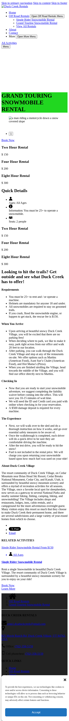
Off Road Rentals (19, 601)
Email (12, 533)
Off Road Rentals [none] (19, 16)
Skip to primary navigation (16, 3)
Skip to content (42, 3)
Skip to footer (59, 3)
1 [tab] (11, 133)
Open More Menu (26, 36)
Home (12, 12)
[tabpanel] (34, 119)
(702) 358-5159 (24, 646)
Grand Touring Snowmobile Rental (36, 23)
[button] (65, 680)
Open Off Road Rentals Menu (47, 16)
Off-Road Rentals (19, 671)
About (12, 29)
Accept (36, 712)
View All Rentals (26, 26)
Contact (13, 32)
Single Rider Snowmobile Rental (35, 19)
